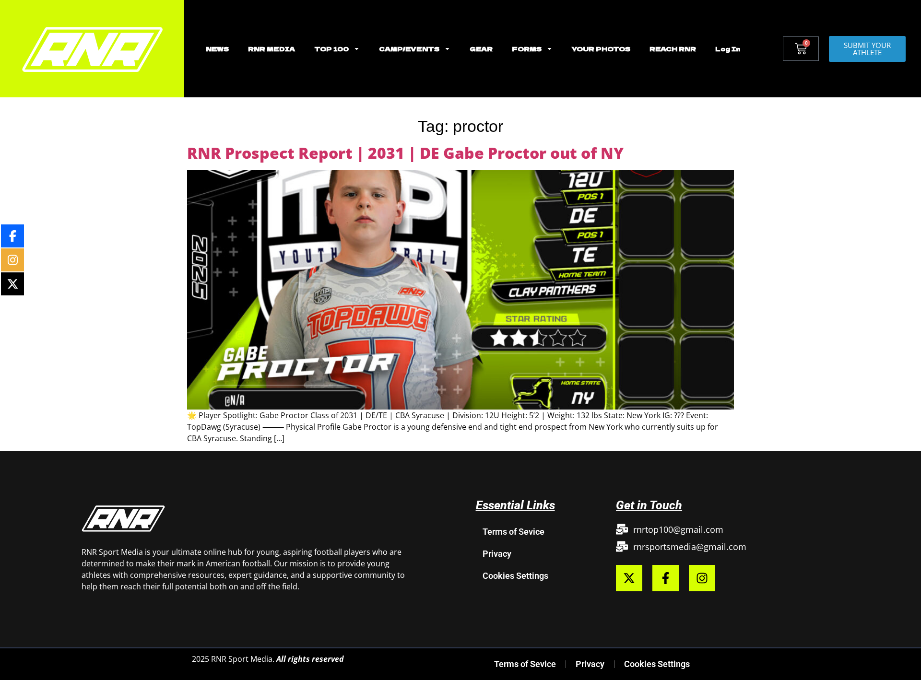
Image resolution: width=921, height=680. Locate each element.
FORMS (527, 48)
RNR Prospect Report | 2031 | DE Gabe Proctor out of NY (405, 152)
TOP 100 (331, 48)
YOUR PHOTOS (601, 48)
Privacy (497, 554)
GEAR (481, 48)
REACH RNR (672, 48)
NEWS (217, 48)
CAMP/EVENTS (409, 48)
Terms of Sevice (513, 532)
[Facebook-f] (665, 578)
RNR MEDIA (271, 48)
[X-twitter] (629, 578)
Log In (727, 48)
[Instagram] (702, 578)
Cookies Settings (515, 576)
